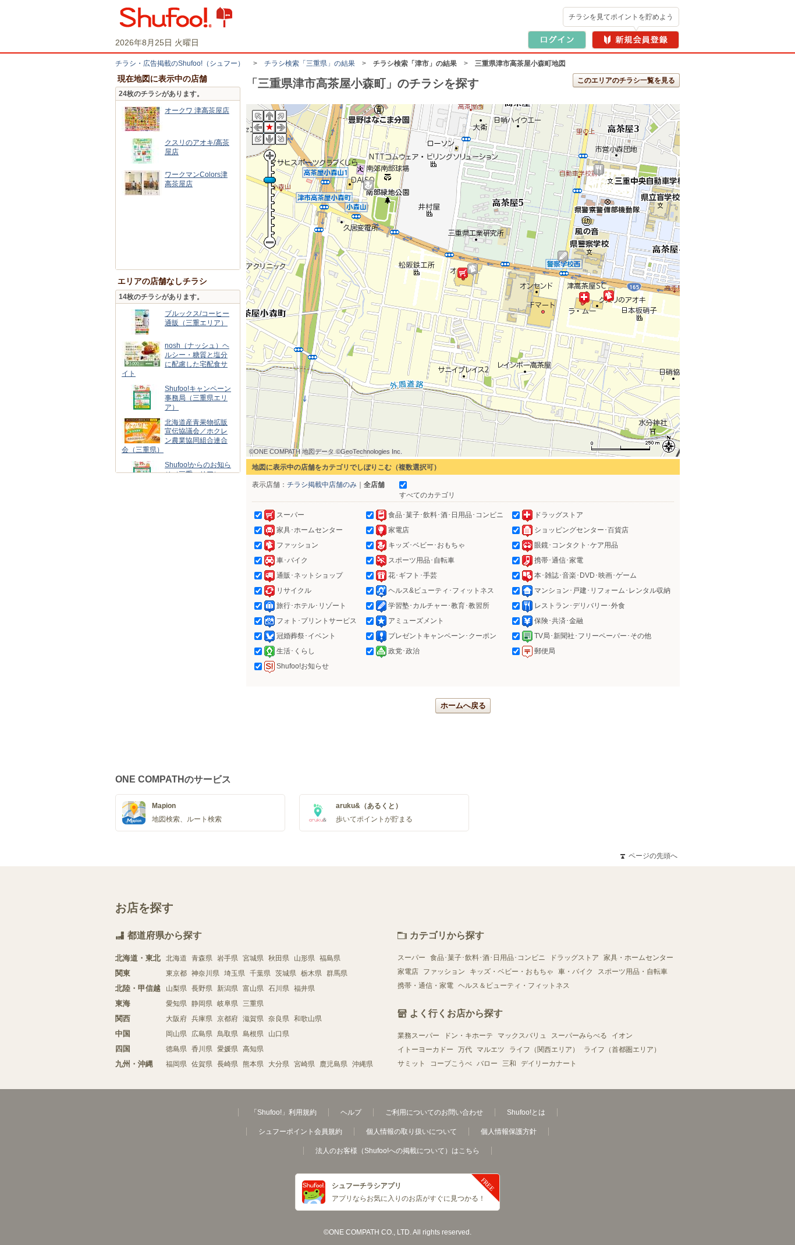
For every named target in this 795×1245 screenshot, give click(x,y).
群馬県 (336, 973)
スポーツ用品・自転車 (633, 971)
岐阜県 (227, 1003)
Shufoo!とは (526, 1112)
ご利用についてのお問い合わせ (434, 1112)
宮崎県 (304, 1064)
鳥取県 (227, 1034)
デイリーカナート (549, 1063)
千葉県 (260, 973)
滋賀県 (253, 1019)
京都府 (227, 1019)
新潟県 (227, 988)
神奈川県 (205, 973)
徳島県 (176, 1049)
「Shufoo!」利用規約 (283, 1112)
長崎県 (227, 1064)
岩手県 (227, 958)
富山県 (253, 988)
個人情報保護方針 (509, 1131)
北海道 (176, 958)
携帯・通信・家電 (425, 985)
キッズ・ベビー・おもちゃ (511, 971)
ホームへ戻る (463, 705)
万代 (465, 1049)
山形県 (304, 958)
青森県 (201, 958)
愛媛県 (227, 1049)
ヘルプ (350, 1112)
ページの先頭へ (648, 856)
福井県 (304, 988)
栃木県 (311, 973)
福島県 (330, 958)
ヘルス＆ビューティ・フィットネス (514, 985)
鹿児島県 (333, 1064)
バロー (487, 1063)
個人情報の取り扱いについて (411, 1131)
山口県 (278, 1034)
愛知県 (176, 1003)
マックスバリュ (522, 1035)
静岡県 (201, 1003)
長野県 (201, 988)
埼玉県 (234, 973)
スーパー (411, 958)
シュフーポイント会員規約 (300, 1131)
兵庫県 (201, 1019)
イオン (622, 1035)
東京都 (176, 973)
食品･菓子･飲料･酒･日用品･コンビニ (487, 958)
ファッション (444, 971)
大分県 (278, 1064)
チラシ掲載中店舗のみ (322, 485)
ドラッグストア (574, 958)
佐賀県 (201, 1064)
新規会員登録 (635, 40)
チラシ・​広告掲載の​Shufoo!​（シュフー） (179, 63)
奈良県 (278, 1019)
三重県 (253, 1003)
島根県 (253, 1034)
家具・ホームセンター (638, 958)
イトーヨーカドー (425, 1049)
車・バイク (575, 971)
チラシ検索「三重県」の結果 (309, 63)
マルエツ (491, 1049)
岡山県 (176, 1034)
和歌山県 (308, 1019)
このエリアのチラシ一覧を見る (626, 80)
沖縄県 (362, 1064)
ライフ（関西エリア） (544, 1049)
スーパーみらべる (579, 1035)
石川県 (278, 988)
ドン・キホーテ (468, 1035)
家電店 (408, 971)
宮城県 (253, 958)
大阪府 (176, 1019)
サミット (411, 1063)
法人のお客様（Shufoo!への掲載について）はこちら (397, 1151)
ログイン (557, 40)
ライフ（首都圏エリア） (622, 1049)
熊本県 (253, 1064)
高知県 (253, 1049)
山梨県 (176, 988)
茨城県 (285, 973)
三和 (509, 1063)
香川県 (201, 1049)
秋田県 (278, 958)
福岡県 (176, 1064)
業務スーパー (418, 1035)
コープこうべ (451, 1063)
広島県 (201, 1034)
